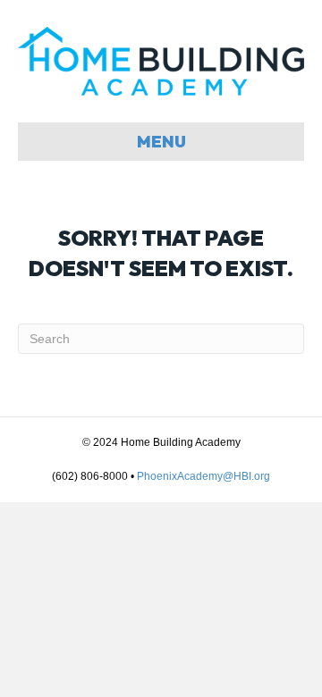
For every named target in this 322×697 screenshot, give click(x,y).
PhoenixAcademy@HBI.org (203, 476)
